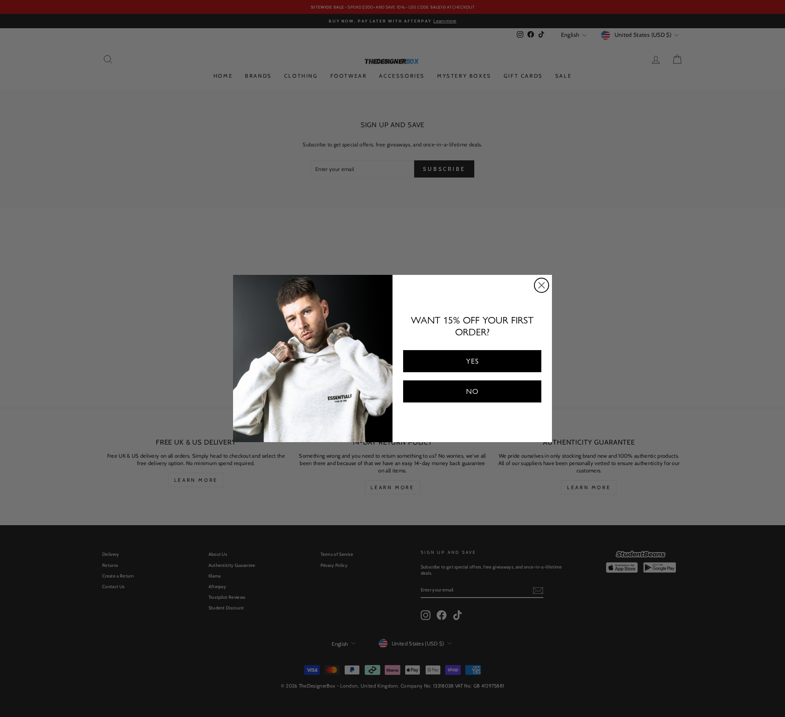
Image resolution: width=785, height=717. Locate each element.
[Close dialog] (541, 285)
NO (472, 391)
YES (472, 361)
